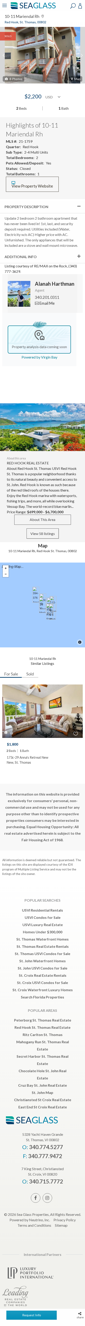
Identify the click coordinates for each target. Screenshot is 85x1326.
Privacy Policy (64, 1220)
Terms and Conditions (34, 1225)
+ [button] (6, 568)
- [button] (6, 574)
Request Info (31, 1315)
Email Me (47, 303)
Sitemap (61, 1225)
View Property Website (32, 186)
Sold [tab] (30, 673)
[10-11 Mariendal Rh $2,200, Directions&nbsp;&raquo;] (42, 605)
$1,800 (12, 744)
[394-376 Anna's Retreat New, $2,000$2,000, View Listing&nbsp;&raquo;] (35, 595)
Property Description (26, 206)
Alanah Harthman (54, 284)
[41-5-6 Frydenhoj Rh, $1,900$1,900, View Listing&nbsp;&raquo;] (52, 612)
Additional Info (21, 256)
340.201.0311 (47, 297)
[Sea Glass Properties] (32, 8)
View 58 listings (42, 533)
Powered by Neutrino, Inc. (30, 1220)
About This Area (42, 519)
